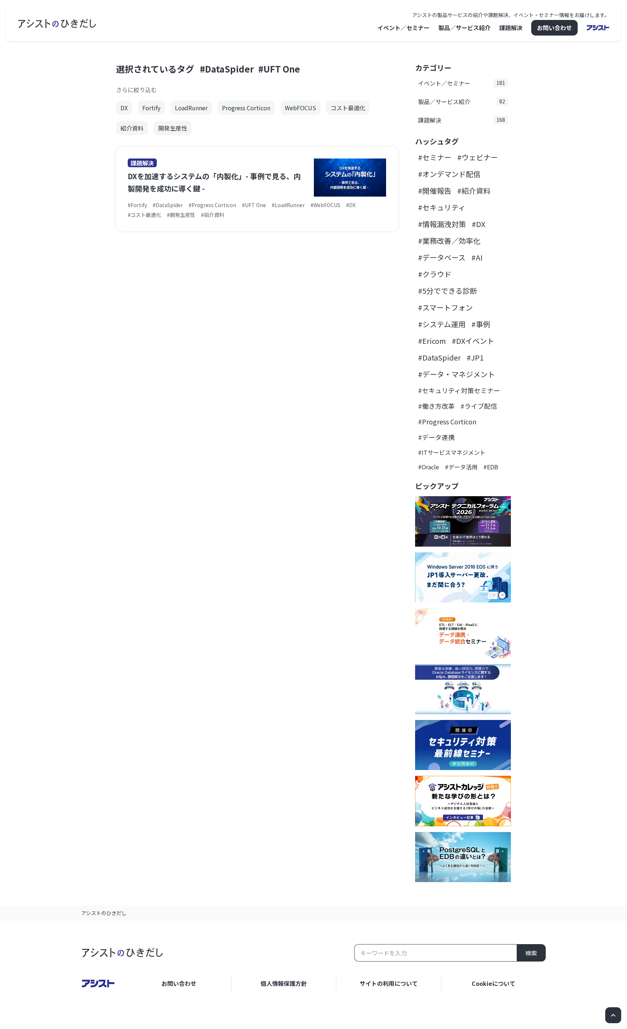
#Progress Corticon (447, 421)
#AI (477, 257)
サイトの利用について (389, 983)
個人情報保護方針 (284, 983)
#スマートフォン (445, 307)
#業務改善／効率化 (449, 240)
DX (124, 107)
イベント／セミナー (403, 27)
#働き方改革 (436, 406)
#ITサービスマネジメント (451, 452)
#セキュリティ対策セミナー (459, 390)
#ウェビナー (477, 157)
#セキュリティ (442, 207)
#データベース (442, 257)
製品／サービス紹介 (464, 27)
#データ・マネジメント (456, 374)
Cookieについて (493, 983)
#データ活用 (461, 466)
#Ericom (432, 341)
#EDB (490, 466)
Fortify (151, 107)
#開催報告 (434, 190)
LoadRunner (191, 107)
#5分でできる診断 (447, 290)
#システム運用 (442, 324)
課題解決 (510, 27)
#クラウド (434, 274)
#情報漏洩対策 (442, 224)
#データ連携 (436, 437)
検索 (531, 952)
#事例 (480, 324)
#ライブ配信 (478, 406)
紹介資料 (132, 128)
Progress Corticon (246, 107)
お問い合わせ (554, 27)
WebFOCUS (300, 107)
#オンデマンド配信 (449, 174)
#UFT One (279, 68)
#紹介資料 (474, 190)
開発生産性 (172, 128)
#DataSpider (227, 68)
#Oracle (428, 466)
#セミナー (434, 157)
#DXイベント (473, 341)
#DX (478, 224)
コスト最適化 (348, 107)
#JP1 (475, 357)
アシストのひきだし (104, 913)
